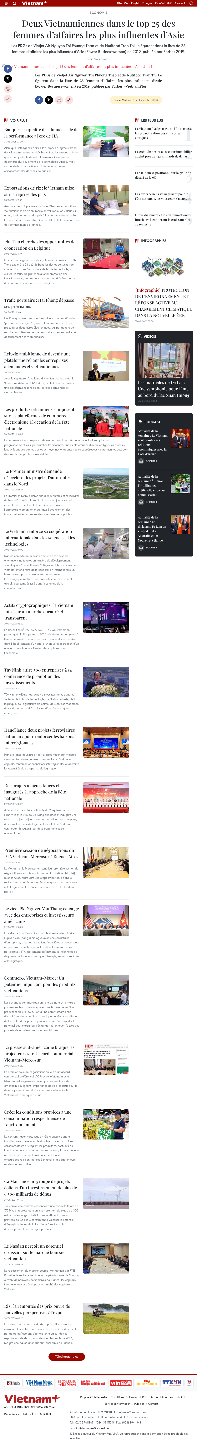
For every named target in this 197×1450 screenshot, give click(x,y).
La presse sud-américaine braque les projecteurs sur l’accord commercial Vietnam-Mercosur (39, 1053)
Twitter (8, 79)
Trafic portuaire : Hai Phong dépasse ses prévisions (39, 303)
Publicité (139, 1403)
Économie (98, 13)
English (135, 3)
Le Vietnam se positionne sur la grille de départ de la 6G (163, 175)
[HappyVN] (126, 1383)
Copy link (8, 99)
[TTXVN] (151, 1383)
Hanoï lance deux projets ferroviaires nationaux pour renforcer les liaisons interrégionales (39, 736)
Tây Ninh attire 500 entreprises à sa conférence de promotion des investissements (38, 676)
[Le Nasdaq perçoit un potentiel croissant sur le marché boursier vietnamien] (106, 1258)
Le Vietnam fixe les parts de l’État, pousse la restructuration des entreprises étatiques (163, 133)
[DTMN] (72, 1383)
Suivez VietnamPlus (125, 100)
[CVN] (46, 1383)
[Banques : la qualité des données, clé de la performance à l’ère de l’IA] (106, 141)
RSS (144, 1397)
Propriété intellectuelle (93, 1397)
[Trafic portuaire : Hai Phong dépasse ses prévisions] (106, 312)
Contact (153, 1403)
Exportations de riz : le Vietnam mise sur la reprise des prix (39, 191)
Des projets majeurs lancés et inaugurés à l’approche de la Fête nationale (35, 792)
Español (159, 3)
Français (147, 3)
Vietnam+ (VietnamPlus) (34, 3)
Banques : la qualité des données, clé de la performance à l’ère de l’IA (41, 133)
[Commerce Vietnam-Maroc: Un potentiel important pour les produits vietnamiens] (106, 990)
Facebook (8, 69)
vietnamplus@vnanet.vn (94, 1428)
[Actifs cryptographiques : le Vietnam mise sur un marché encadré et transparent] (106, 617)
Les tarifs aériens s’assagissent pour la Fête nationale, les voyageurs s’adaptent (162, 196)
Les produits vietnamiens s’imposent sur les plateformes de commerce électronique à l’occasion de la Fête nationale (39, 418)
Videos (150, 336)
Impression (8, 89)
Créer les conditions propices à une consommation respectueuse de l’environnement (37, 1118)
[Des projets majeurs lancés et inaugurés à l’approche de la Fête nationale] (106, 797)
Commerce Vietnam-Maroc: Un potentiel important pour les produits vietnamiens (40, 984)
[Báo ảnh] (100, 1383)
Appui (154, 1397)
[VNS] (18, 1383)
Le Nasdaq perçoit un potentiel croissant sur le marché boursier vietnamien (35, 1252)
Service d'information (117, 1403)
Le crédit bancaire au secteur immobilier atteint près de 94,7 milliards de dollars (163, 154)
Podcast (152, 422)
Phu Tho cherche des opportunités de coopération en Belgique (39, 245)
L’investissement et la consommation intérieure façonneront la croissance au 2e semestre (162, 219)
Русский (180, 3)
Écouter (151, 461)
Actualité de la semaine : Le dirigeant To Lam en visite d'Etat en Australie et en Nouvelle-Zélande (152, 528)
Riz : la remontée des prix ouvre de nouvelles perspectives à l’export (37, 1309)
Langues (167, 1397)
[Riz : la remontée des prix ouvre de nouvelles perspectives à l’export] (106, 1318)
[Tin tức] (185, 1383)
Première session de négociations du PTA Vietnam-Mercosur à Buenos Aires (41, 853)
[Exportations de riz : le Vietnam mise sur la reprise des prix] (106, 200)
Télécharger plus (66, 1356)
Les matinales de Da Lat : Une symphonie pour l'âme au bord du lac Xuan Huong (163, 388)
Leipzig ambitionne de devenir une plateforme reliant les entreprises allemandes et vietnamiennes (37, 360)
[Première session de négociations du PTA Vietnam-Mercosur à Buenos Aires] (106, 862)
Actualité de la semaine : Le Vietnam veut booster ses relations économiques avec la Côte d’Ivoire (153, 442)
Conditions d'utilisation (124, 1397)
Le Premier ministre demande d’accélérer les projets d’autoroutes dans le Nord (37, 477)
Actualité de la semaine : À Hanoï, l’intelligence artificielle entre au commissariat (151, 485)
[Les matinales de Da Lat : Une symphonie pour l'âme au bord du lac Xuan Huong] (164, 360)
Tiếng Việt (122, 3)
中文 (169, 3)
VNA (179, 1397)
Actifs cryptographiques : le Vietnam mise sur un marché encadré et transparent (38, 611)
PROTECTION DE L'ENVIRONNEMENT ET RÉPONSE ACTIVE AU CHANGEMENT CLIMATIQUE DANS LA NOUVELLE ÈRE (163, 302)
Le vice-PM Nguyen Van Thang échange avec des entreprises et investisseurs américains (41, 915)
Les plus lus (152, 120)
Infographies (153, 240)
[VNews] (168, 1383)
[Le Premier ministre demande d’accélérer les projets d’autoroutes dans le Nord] (106, 483)
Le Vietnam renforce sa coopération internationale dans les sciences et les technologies (39, 537)
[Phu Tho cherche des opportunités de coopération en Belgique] (106, 253)
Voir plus (19, 120)
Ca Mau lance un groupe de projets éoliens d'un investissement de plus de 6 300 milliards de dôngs (40, 1187)
